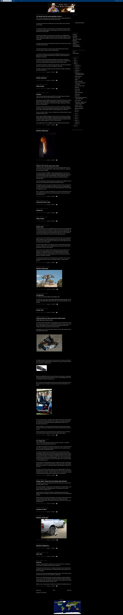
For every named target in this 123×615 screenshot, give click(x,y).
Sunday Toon (39, 310)
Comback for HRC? (41, 509)
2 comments (53, 304)
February (77, 122)
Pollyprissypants (76, 42)
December (77, 65)
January (76, 123)
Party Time (39, 554)
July (76, 113)
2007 (75, 125)
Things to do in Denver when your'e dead (47, 166)
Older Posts (69, 590)
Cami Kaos (75, 37)
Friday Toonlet (40, 86)
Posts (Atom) (43, 592)
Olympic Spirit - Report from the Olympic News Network (51, 481)
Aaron (56, 18)
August (76, 71)
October (76, 68)
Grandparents (40, 295)
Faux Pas (38, 562)
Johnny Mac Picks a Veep (43, 202)
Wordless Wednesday (42, 130)
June (76, 115)
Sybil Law (74, 43)
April (76, 118)
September (77, 70)
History (74, 51)
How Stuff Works (76, 53)
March (76, 120)
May (76, 117)
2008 (75, 63)
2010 (75, 60)
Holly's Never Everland (77, 39)
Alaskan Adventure (41, 78)
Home (54, 590)
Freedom (38, 94)
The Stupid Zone (40, 441)
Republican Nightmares (42, 545)
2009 (75, 62)
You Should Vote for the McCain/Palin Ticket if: (49, 16)
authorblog (75, 34)
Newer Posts (38, 590)
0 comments (52, 80)
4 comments (52, 556)
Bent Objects (75, 36)
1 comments (52, 262)
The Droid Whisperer (76, 46)
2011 (75, 58)
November (77, 66)
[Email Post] (57, 80)
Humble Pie (39, 210)
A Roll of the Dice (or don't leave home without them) (50, 318)
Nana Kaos (75, 40)
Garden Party (39, 227)
